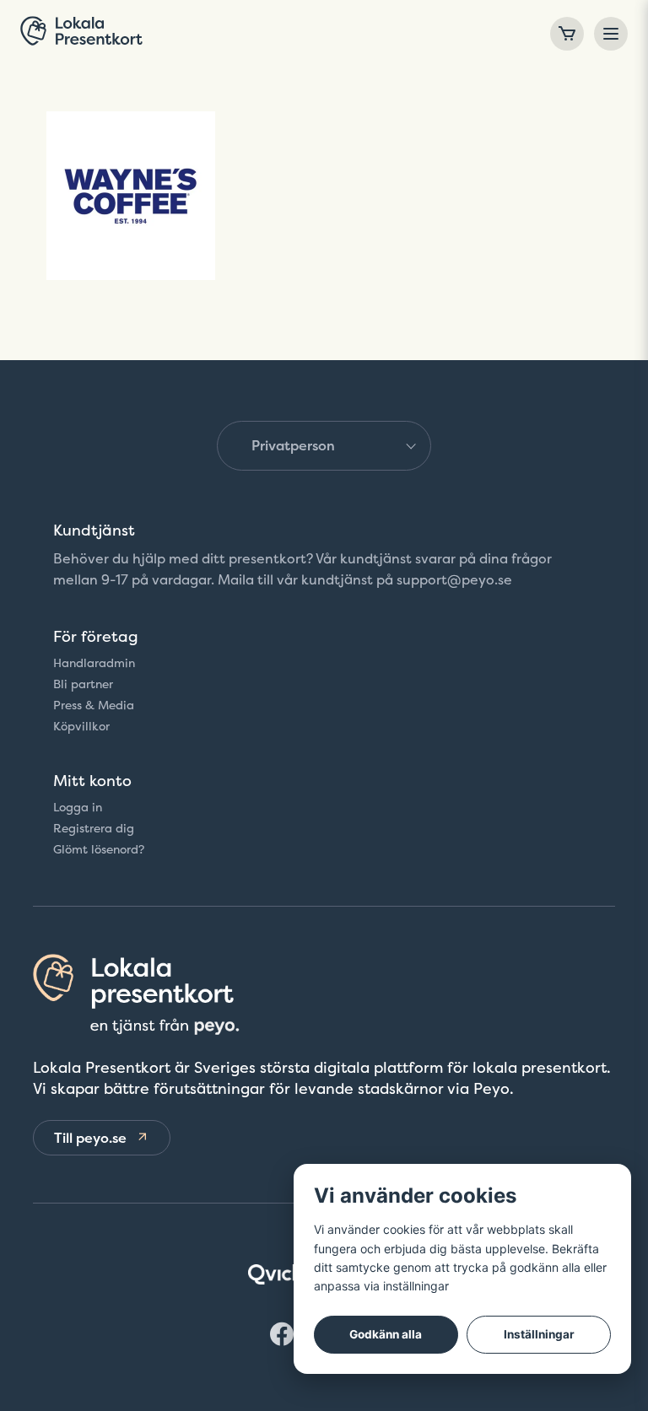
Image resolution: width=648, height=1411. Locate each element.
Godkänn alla (385, 1334)
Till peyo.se (90, 1137)
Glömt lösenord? (98, 849)
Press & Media (93, 705)
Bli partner (83, 684)
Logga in (77, 807)
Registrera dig (93, 828)
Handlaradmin (94, 662)
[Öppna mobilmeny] (611, 34)
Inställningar (539, 1334)
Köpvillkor (81, 726)
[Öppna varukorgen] (567, 34)
